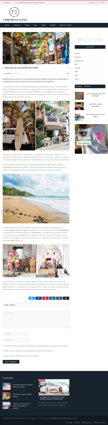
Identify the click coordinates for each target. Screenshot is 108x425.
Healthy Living (65, 25)
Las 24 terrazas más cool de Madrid (95, 115)
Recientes (87, 86)
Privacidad (69, 422)
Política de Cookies (99, 422)
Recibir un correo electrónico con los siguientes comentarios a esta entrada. (28, 351)
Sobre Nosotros (87, 422)
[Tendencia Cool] (15, 13)
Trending (79, 86)
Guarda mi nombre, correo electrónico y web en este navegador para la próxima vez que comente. (36, 346)
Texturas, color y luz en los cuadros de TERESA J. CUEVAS (21, 406)
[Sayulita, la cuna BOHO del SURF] (36, 48)
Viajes (43, 25)
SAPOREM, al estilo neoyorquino (95, 105)
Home (7, 25)
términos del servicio (67, 418)
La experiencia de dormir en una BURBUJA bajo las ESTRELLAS (52, 398)
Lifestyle (17, 25)
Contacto (77, 422)
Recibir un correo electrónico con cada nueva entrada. (21, 356)
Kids (35, 25)
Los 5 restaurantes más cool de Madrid (95, 95)
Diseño (52, 25)
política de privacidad (56, 418)
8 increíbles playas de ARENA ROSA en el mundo (23, 386)
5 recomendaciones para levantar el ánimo (30, 3)
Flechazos (78, 57)
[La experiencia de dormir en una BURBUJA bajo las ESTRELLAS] (54, 387)
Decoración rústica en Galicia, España (22, 395)
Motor (77, 75)
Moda (27, 25)
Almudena (7, 73)
